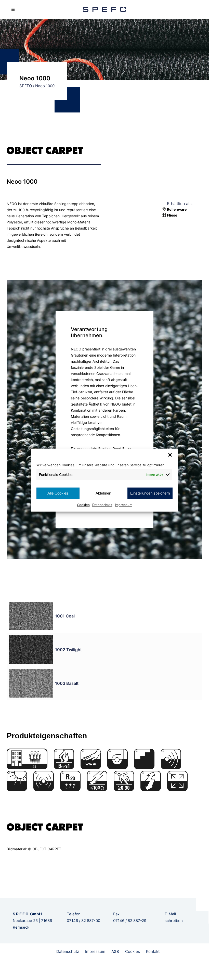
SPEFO (25, 85)
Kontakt (153, 951)
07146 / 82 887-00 (83, 920)
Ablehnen (103, 493)
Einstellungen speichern (150, 493)
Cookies (83, 504)
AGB (115, 951)
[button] (170, 455)
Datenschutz (102, 504)
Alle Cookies (57, 493)
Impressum (123, 504)
